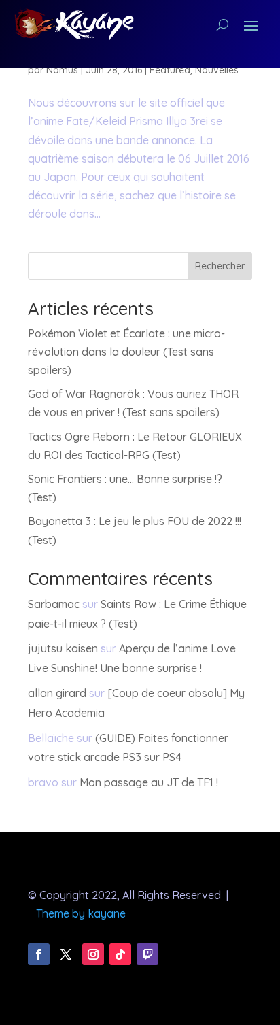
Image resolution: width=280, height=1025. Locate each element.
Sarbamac (54, 604)
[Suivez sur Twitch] (147, 954)
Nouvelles (217, 70)
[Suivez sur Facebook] (39, 954)
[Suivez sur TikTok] (120, 954)
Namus (62, 70)
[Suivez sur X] (66, 954)
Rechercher (220, 266)
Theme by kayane (81, 913)
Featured (170, 70)
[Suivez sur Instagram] (93, 954)
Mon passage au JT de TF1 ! (149, 782)
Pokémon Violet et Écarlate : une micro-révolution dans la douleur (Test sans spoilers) (126, 351)
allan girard (57, 693)
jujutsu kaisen (63, 648)
